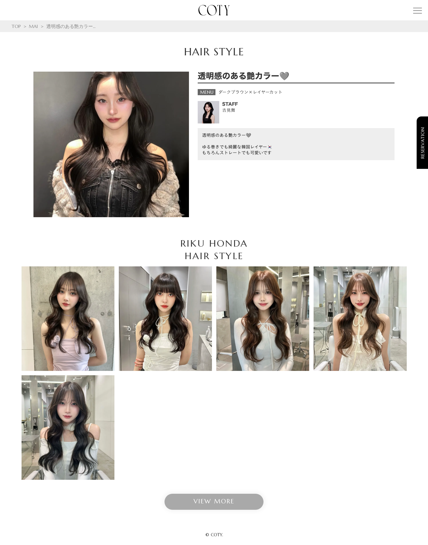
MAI (33, 26)
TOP (16, 26)
